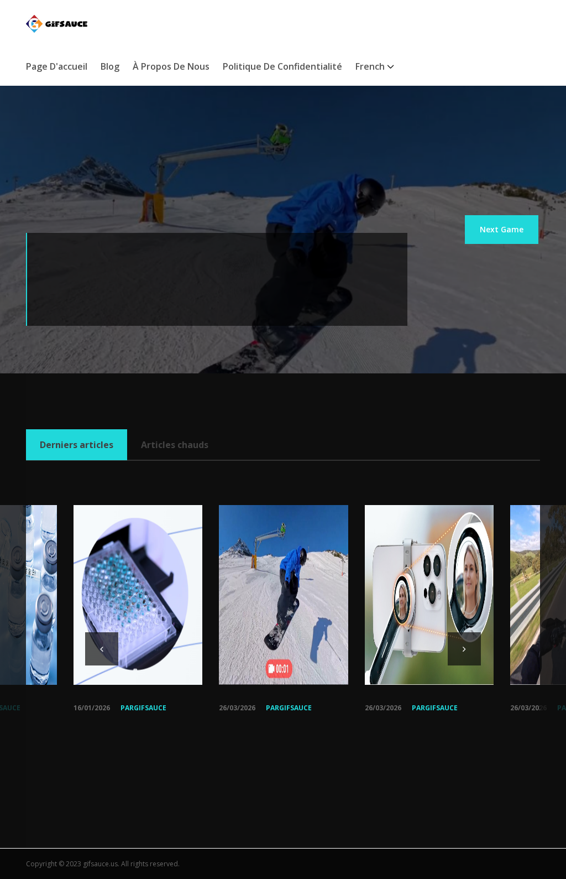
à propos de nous (171, 66)
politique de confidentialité (282, 66)
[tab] (76, 444)
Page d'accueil (56, 66)
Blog (110, 66)
